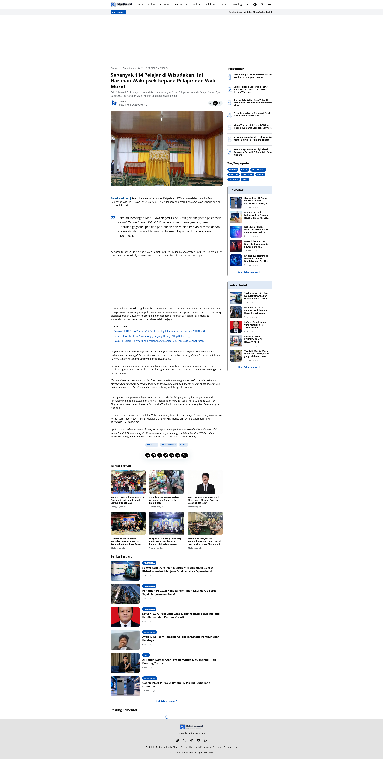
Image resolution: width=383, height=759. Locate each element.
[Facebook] (153, 455)
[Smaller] (210, 103)
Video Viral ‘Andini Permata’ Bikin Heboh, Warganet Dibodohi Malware (253, 126)
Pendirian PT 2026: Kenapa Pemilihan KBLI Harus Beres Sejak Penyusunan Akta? (179, 592)
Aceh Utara (152, 445)
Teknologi (236, 4)
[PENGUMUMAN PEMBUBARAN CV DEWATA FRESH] (236, 341)
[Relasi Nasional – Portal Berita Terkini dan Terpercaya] (121, 4)
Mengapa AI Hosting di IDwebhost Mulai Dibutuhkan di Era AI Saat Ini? (256, 258)
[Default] (215, 103)
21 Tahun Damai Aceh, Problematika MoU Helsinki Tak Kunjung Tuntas (179, 661)
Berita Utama (149, 632)
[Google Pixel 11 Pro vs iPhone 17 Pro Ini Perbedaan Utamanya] (125, 686)
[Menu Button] (269, 4)
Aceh (146, 655)
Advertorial (149, 563)
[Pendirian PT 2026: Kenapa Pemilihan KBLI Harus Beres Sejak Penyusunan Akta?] (125, 594)
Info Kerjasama (203, 747)
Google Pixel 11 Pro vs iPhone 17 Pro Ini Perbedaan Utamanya (176, 684)
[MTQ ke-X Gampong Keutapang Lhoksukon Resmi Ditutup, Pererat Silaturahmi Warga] (166, 523)
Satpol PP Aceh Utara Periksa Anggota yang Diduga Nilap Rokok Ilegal (153, 336)
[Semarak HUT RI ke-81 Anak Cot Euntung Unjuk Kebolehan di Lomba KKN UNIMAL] (128, 482)
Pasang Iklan (187, 747)
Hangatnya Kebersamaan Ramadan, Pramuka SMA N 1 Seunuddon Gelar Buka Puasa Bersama (126, 541)
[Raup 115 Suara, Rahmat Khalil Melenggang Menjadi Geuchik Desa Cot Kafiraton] (205, 482)
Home (140, 4)
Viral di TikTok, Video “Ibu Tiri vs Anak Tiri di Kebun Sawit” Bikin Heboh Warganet (251, 89)
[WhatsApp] (177, 455)
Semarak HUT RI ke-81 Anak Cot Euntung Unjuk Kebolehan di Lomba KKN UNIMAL (159, 331)
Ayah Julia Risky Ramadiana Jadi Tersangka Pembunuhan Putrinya (180, 638)
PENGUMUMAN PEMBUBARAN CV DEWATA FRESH (253, 339)
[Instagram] (177, 740)
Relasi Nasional (185, 752)
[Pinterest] (171, 455)
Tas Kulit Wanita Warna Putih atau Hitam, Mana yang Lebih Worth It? (256, 354)
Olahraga (211, 4)
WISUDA (183, 445)
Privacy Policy (230, 747)
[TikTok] (191, 740)
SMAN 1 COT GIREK (168, 445)
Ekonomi (165, 4)
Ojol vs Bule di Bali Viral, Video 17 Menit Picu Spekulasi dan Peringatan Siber (253, 103)
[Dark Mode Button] (255, 4)
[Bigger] (220, 103)
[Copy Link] (147, 455)
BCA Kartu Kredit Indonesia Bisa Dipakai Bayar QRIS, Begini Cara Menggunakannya (256, 215)
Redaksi (150, 747)
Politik (151, 4)
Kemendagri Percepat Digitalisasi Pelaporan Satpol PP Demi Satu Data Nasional (253, 152)
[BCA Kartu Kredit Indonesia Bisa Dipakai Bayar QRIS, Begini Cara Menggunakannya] (236, 217)
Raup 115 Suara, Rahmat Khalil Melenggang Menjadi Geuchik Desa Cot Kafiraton (159, 340)
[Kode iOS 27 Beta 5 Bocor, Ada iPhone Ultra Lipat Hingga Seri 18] (236, 232)
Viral (224, 4)
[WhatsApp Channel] (206, 740)
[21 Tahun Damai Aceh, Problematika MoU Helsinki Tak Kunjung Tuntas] (125, 663)
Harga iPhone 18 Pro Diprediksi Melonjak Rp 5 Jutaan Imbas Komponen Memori (256, 244)
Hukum (197, 4)
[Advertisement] (191, 41)
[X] (159, 455)
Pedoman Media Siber (167, 747)
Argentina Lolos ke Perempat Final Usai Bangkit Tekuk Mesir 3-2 (252, 114)
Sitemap (217, 747)
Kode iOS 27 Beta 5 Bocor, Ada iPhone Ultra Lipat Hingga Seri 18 (256, 230)
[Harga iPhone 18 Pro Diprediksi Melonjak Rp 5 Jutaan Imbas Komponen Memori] (236, 246)
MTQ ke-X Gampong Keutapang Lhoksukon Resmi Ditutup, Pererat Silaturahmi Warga (165, 541)
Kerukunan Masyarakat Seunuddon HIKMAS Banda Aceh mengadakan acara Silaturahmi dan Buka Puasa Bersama (204, 541)
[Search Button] (262, 4)
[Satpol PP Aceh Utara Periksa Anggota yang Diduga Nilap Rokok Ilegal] (166, 482)
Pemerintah (181, 4)
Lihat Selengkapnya (165, 701)
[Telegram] (165, 455)
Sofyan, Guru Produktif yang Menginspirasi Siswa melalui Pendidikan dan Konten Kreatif (181, 615)
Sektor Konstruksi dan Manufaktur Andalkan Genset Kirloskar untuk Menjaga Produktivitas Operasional (265, 12)
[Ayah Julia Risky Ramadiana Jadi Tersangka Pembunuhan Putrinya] (125, 640)
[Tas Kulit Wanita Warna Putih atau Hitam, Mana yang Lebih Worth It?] (236, 356)
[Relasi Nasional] (191, 726)
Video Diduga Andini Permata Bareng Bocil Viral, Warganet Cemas (253, 76)
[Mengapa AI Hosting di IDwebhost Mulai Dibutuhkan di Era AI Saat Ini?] (236, 260)
